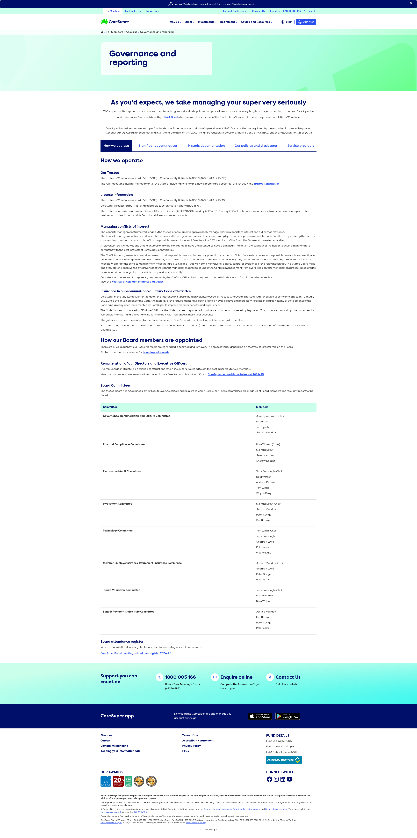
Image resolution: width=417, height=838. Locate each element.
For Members (113, 11)
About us (131, 32)
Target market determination (246, 809)
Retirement (227, 22)
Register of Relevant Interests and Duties (138, 282)
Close (411, 3)
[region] (208, 146)
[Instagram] (276, 779)
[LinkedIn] (283, 779)
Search (312, 11)
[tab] (116, 145)
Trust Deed (171, 117)
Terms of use (190, 735)
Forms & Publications (235, 11)
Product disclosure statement (217, 809)
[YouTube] (289, 779)
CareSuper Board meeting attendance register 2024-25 (136, 653)
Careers (106, 741)
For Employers (133, 11)
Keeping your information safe (121, 751)
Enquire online (236, 677)
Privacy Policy (191, 746)
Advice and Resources (255, 22)
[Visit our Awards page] (129, 781)
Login (289, 22)
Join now (308, 22)
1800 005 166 (293, 11)
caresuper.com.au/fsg (196, 823)
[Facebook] (269, 779)
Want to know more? (243, 4)
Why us (174, 22)
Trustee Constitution (267, 184)
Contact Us (258, 11)
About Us (275, 11)
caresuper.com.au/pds (111, 812)
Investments (206, 22)
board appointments (156, 352)
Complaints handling (114, 746)
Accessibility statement (198, 741)
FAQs (185, 751)
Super (188, 22)
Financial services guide (276, 809)
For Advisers (152, 11)
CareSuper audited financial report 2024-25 (236, 374)
